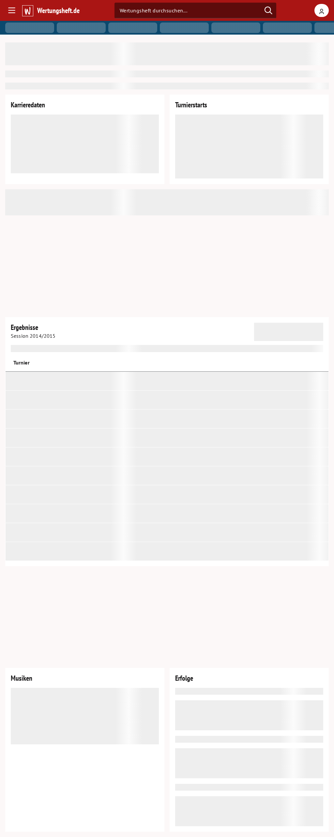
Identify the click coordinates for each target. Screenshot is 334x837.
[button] (302, 362)
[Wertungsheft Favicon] (27, 10)
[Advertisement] (167, 266)
